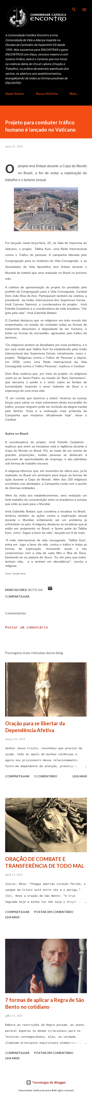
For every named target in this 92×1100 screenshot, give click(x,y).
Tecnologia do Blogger (48, 1082)
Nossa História (47, 93)
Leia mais (80, 776)
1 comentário (45, 776)
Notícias (35, 590)
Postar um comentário (26, 628)
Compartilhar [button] (17, 596)
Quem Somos (14, 93)
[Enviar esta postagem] (50, 590)
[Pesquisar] (74, 7)
